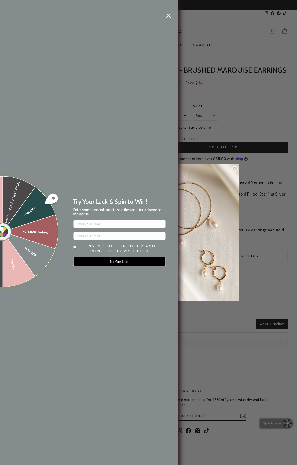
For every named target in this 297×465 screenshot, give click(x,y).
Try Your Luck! (119, 261)
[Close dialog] (234, 168)
